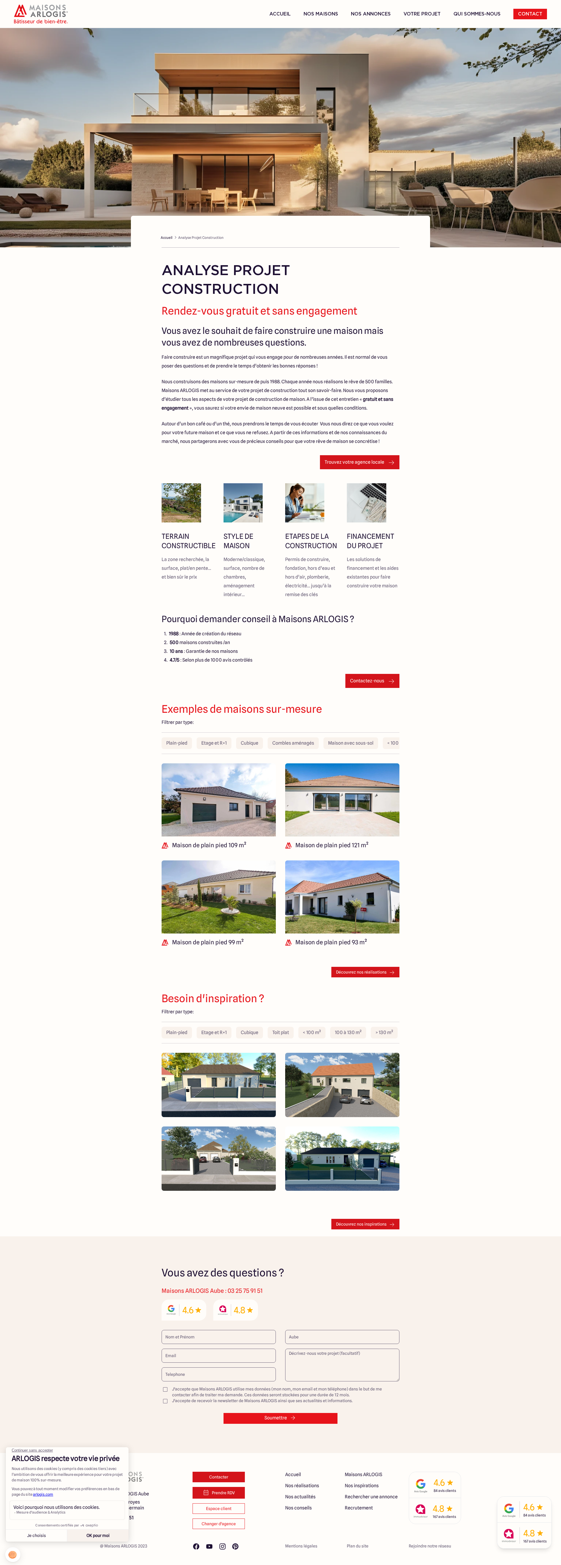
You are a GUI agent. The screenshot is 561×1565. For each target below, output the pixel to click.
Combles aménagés (293, 743)
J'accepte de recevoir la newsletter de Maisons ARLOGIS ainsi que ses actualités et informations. (262, 1400)
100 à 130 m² (348, 1032)
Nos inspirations (362, 1485)
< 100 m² (396, 743)
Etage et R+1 (214, 743)
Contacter (218, 1477)
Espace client (218, 1508)
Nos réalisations (302, 1485)
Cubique (249, 743)
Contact (530, 14)
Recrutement (359, 1508)
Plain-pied (176, 743)
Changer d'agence (219, 1523)
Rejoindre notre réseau (430, 1546)
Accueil (280, 14)
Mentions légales (301, 1546)
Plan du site (357, 1546)
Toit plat (280, 1032)
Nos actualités (300, 1497)
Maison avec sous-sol (350, 743)
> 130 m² (384, 1032)
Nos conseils (298, 1508)
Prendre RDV (223, 1492)
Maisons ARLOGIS (363, 1474)
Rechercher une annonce (371, 1497)
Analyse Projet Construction (201, 237)
